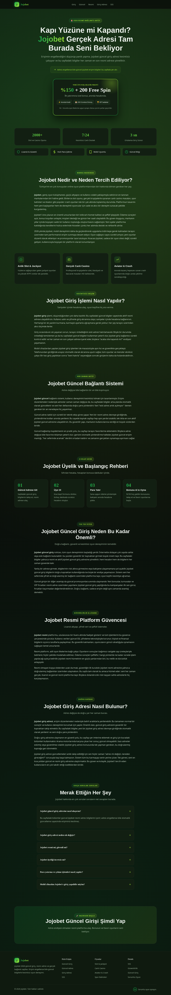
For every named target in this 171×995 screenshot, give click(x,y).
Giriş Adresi (102, 4)
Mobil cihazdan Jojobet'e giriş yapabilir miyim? (62, 884)
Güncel (82, 4)
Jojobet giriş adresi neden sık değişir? (57, 835)
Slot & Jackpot (101, 964)
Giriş (74, 4)
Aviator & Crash (101, 972)
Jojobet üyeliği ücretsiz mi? (53, 860)
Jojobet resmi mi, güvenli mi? (53, 847)
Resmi (91, 4)
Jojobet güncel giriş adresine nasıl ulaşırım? (60, 811)
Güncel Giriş (67, 964)
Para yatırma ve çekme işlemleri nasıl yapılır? (61, 872)
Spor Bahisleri (101, 977)
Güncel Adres (67, 968)
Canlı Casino (100, 968)
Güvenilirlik (133, 968)
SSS (111, 4)
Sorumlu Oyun (134, 977)
